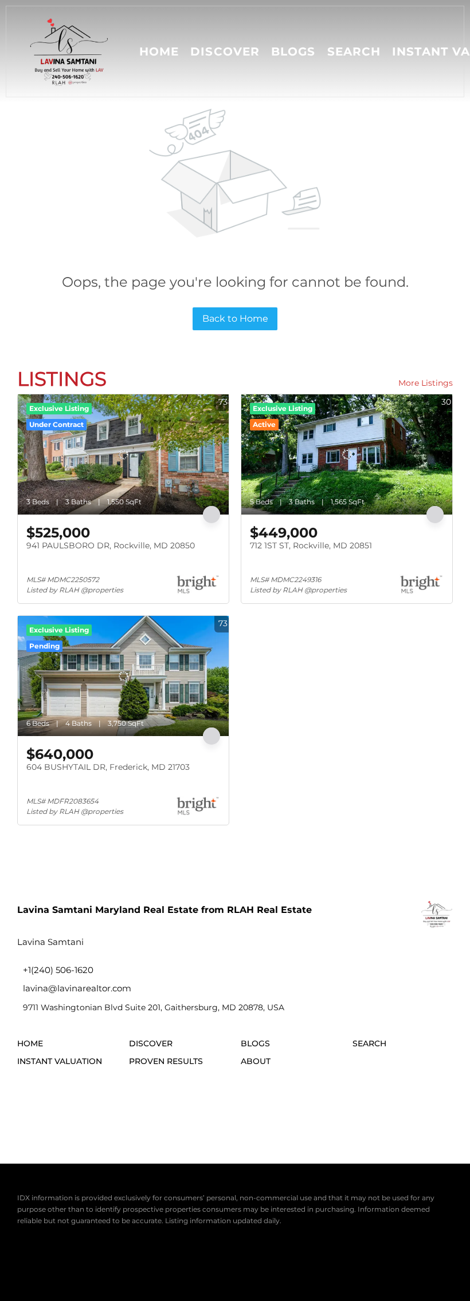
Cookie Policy (159, 1266)
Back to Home (235, 318)
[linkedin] (60, 1106)
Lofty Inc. (77, 1249)
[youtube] (123, 1106)
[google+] (154, 1106)
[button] (70, 51)
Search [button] (354, 51)
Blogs (293, 51)
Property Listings (290, 1266)
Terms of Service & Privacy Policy (73, 1266)
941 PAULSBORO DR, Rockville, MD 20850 (110, 545)
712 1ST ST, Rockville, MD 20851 (311, 545)
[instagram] (91, 1106)
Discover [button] (225, 51)
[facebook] (28, 1106)
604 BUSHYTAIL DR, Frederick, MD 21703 (108, 767)
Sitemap (340, 1266)
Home (159, 51)
